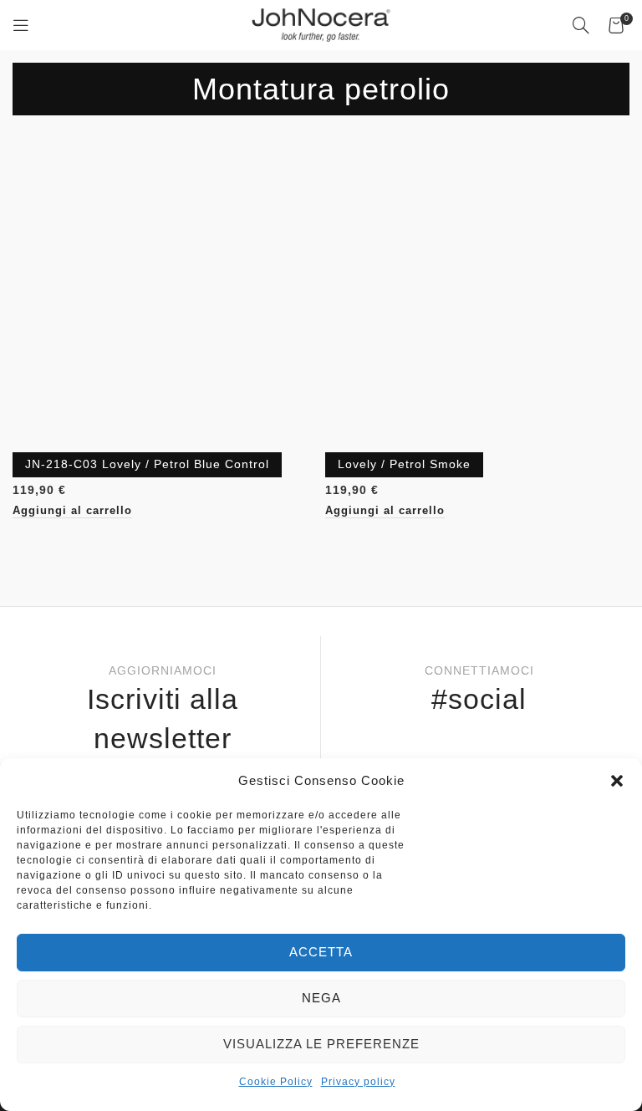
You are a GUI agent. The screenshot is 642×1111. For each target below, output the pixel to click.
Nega (321, 998)
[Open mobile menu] (21, 25)
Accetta (321, 952)
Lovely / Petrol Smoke (404, 464)
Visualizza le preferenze (321, 1044)
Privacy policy (358, 1082)
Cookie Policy (276, 1082)
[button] (617, 780)
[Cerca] (581, 25)
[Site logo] (321, 24)
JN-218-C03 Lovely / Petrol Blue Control (147, 464)
